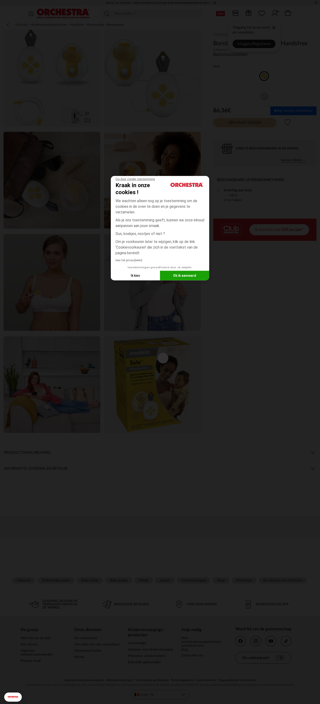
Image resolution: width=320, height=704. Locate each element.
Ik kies (135, 275)
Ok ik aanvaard (184, 275)
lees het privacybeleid (128, 260)
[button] (13, 697)
